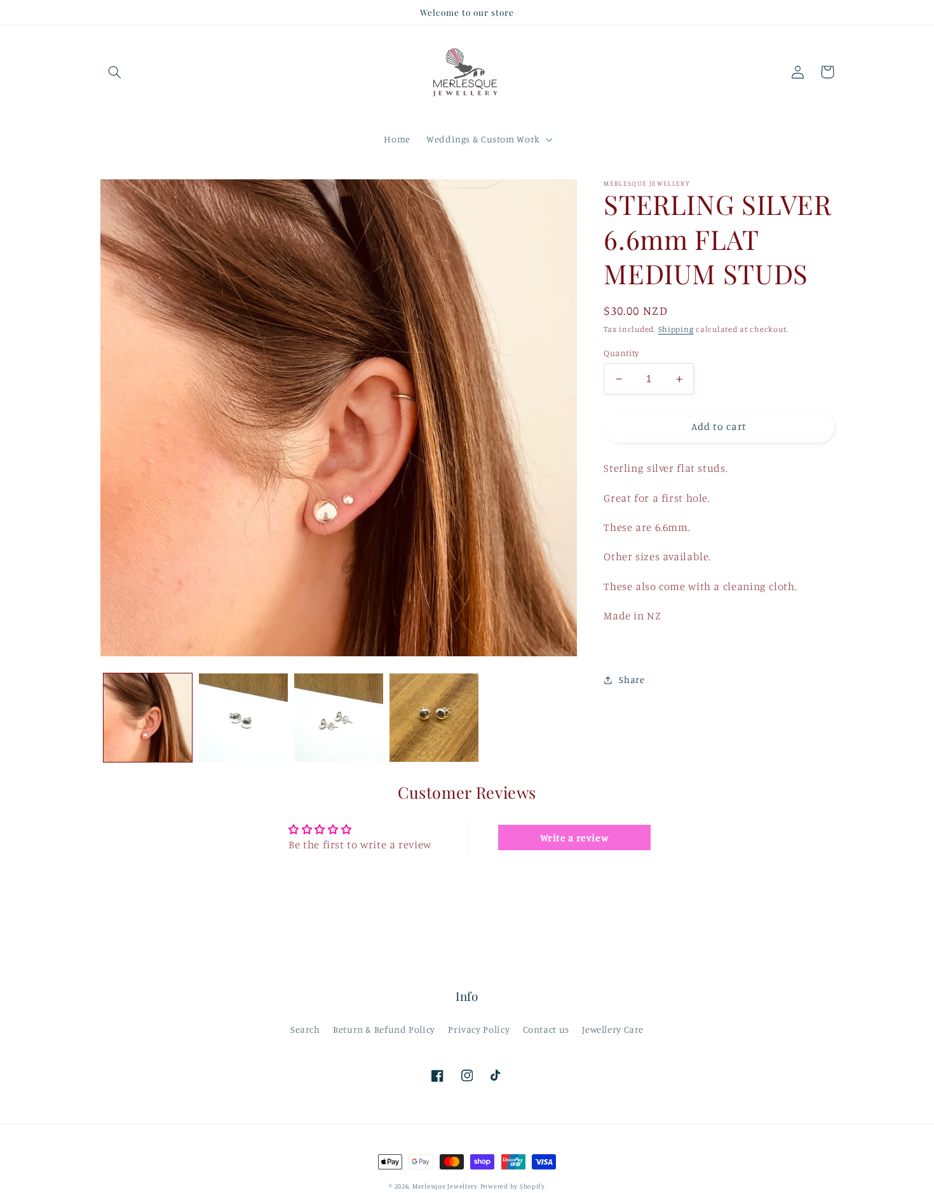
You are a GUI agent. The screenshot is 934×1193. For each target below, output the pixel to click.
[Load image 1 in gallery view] (148, 717)
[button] (115, 71)
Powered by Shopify (512, 1186)
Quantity (621, 353)
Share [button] (631, 679)
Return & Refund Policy (384, 1029)
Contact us (546, 1029)
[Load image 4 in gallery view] (433, 717)
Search (305, 1029)
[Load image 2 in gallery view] (243, 717)
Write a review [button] (574, 837)
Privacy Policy (479, 1029)
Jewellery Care (613, 1029)
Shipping (676, 329)
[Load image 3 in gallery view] (338, 717)
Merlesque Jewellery (445, 1186)
